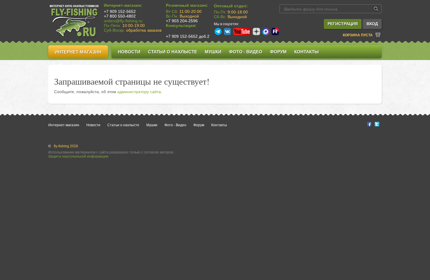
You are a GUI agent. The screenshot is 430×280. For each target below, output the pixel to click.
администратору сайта (139, 91)
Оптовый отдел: (231, 6)
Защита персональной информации (78, 156)
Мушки (213, 51)
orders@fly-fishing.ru (123, 20)
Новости (129, 51)
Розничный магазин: (187, 5)
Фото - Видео (245, 51)
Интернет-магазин (78, 51)
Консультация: (181, 25)
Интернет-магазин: (123, 5)
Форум (278, 51)
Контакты (306, 51)
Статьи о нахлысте (172, 51)
